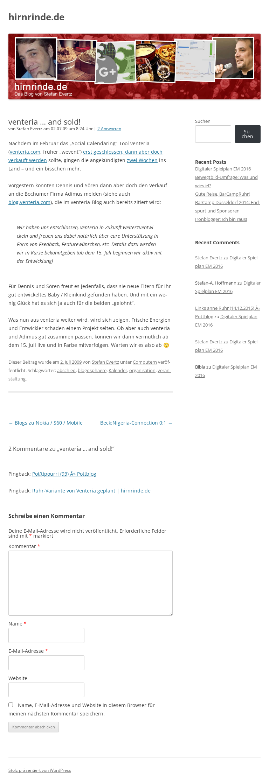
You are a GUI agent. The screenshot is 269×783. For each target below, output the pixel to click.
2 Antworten (109, 128)
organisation (142, 370)
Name (17, 623)
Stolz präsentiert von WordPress (39, 770)
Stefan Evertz (105, 362)
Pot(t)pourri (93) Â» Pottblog (64, 473)
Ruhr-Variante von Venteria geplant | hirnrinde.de (91, 490)
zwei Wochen (142, 160)
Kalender (118, 370)
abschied (66, 370)
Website (17, 678)
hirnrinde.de (36, 17)
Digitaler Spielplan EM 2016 (223, 169)
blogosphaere (92, 370)
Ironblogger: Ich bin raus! (221, 219)
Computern (145, 362)
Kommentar (24, 546)
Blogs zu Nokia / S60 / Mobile (45, 422)
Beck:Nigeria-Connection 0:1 (136, 422)
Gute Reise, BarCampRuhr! (222, 194)
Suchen (203, 121)
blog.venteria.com (29, 202)
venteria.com (25, 151)
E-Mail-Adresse (28, 651)
